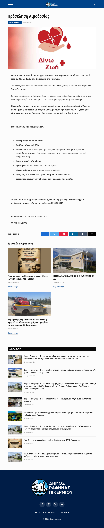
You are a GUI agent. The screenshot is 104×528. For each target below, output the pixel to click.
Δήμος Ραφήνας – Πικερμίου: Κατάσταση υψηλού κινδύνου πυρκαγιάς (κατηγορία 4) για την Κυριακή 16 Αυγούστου (28, 323)
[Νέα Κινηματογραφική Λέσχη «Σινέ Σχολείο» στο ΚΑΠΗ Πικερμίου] (15, 443)
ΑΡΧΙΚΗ (36, 513)
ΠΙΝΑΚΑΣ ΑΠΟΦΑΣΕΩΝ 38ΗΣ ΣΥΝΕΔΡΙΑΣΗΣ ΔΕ (73, 277)
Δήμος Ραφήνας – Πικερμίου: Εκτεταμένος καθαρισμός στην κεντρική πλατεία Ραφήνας (57, 400)
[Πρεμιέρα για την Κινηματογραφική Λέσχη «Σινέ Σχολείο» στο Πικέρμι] (29, 260)
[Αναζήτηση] (93, 4)
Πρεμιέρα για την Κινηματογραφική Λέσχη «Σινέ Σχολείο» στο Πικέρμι (28, 277)
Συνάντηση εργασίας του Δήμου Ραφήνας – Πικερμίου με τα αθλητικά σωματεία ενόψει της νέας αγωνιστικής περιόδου (58, 455)
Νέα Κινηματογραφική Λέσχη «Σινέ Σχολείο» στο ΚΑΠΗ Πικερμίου (52, 440)
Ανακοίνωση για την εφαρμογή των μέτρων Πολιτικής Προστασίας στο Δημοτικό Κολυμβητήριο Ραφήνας (58, 414)
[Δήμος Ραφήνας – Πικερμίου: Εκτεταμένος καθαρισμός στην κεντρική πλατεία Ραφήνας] (15, 402)
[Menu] (10, 4)
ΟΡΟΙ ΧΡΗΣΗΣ (49, 513)
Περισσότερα (13, 287)
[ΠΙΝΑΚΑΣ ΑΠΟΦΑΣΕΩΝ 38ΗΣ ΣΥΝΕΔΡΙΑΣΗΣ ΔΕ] (74, 260)
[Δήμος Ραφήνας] (52, 4)
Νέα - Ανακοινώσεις (15, 22)
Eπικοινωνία (65, 513)
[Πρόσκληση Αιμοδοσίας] (52, 68)
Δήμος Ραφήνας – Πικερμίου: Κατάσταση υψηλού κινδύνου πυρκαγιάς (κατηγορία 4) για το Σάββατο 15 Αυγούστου (60, 371)
